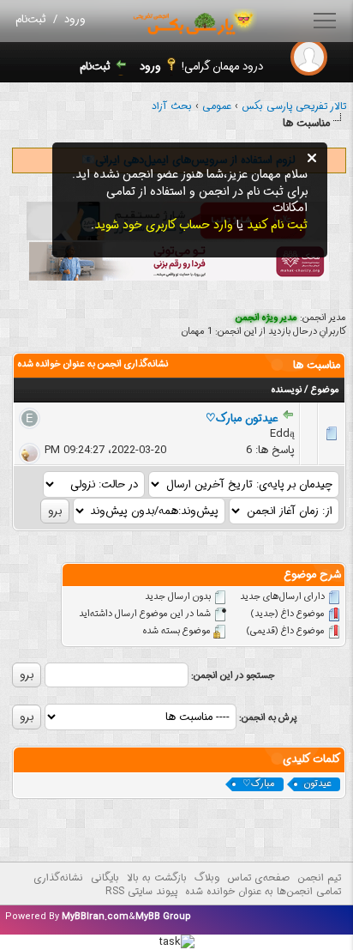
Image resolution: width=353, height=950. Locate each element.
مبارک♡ (258, 784)
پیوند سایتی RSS (141, 891)
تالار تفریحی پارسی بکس (294, 106)
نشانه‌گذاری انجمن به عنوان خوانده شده (93, 364)
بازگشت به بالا (157, 877)
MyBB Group (163, 917)
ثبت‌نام (30, 19)
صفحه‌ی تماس (258, 877)
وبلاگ (206, 877)
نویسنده (287, 390)
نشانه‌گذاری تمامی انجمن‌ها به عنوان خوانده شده (187, 884)
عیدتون (318, 784)
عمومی (216, 106)
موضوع (325, 390)
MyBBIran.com (95, 917)
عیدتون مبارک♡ (242, 418)
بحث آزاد (172, 106)
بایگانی (105, 877)
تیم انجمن (319, 877)
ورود (75, 19)
